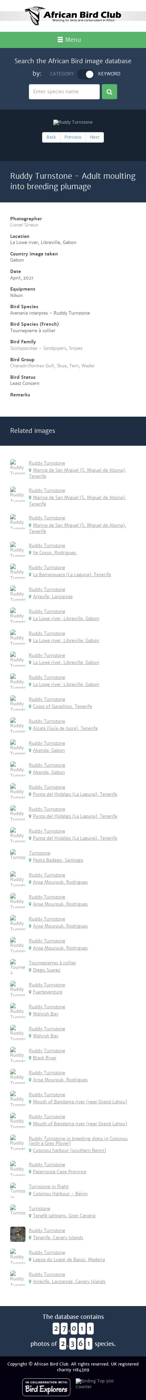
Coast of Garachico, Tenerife (62, 706)
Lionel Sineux (24, 225)
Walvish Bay (45, 1014)
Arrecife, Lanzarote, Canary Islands (69, 1281)
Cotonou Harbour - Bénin (60, 1194)
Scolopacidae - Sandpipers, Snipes (46, 348)
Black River (44, 1058)
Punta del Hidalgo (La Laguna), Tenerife (75, 794)
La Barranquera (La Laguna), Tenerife (72, 575)
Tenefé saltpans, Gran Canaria (64, 1216)
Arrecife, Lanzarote (53, 596)
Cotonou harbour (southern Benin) (69, 1150)
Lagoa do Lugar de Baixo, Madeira (69, 1259)
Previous (73, 137)
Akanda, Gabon (49, 750)
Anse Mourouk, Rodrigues (60, 882)
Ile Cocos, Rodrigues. (55, 553)
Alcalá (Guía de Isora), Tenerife (65, 728)
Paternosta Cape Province (59, 1172)
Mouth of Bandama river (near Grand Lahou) (80, 1102)
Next (94, 137)
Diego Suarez (46, 970)
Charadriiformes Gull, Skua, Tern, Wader (52, 366)
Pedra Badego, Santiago (58, 860)
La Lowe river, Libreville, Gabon (66, 618)
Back (51, 137)
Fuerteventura (47, 992)
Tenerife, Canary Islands (58, 1238)
